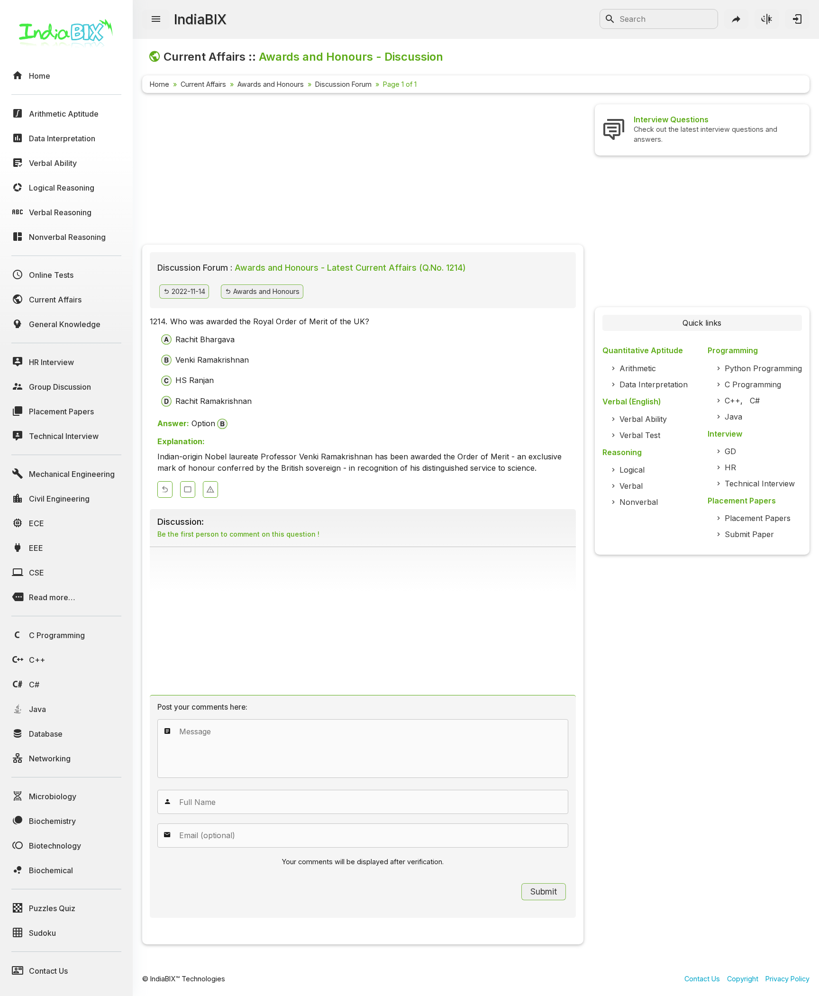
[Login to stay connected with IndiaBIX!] (797, 19)
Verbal (631, 486)
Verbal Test (639, 435)
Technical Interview (760, 483)
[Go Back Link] (165, 489)
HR (730, 467)
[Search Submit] (610, 19)
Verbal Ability (643, 419)
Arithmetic (637, 368)
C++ (732, 400)
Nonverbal (638, 502)
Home (159, 84)
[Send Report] (210, 489)
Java (733, 416)
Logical (632, 470)
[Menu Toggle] (156, 19)
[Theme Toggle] (767, 19)
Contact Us (702, 979)
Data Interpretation (653, 384)
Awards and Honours (270, 84)
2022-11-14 (187, 291)
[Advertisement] (362, 170)
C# (755, 400)
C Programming (753, 384)
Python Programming (763, 368)
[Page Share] (736, 19)
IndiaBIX (200, 19)
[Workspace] (187, 489)
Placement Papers (758, 518)
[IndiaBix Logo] (66, 37)
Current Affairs (203, 84)
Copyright (742, 979)
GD (730, 451)
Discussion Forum (343, 84)
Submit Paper (749, 534)
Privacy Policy (787, 979)
